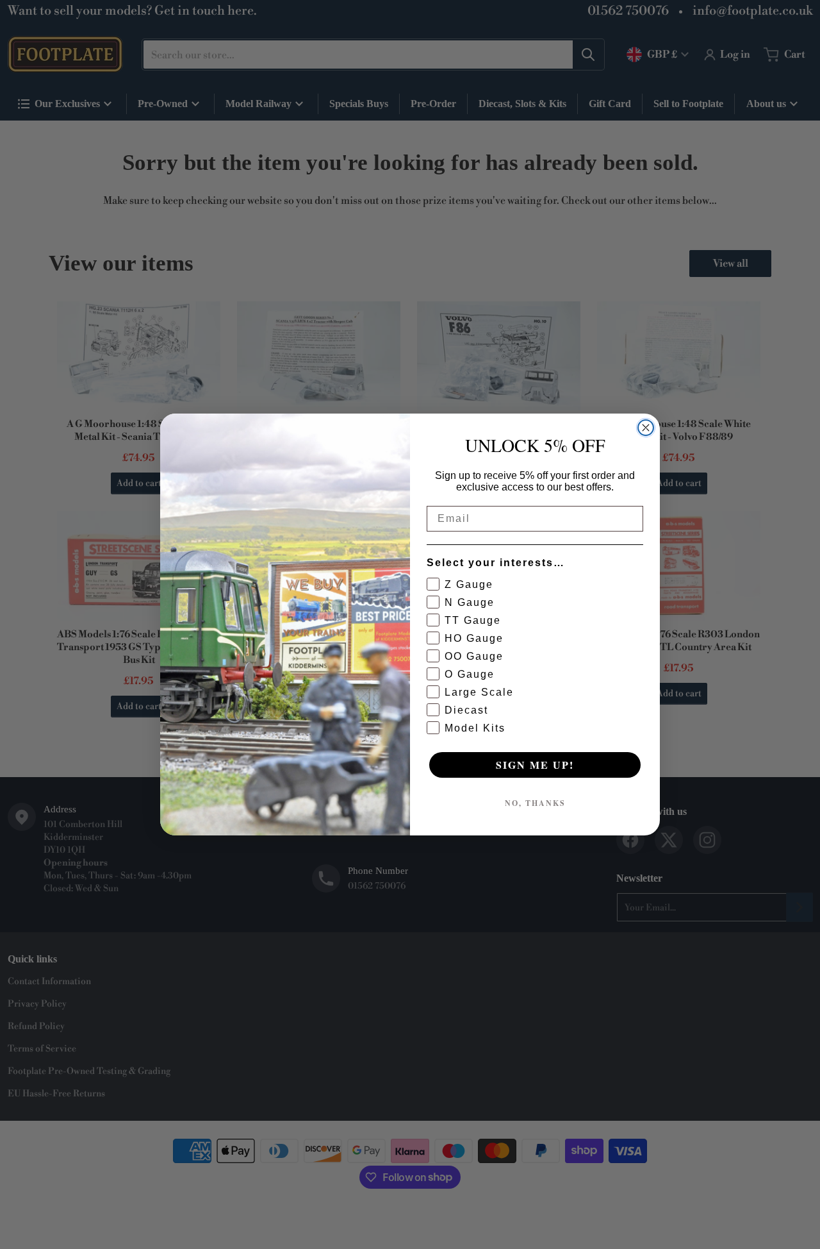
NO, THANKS (535, 803)
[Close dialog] (645, 427)
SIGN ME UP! (535, 764)
